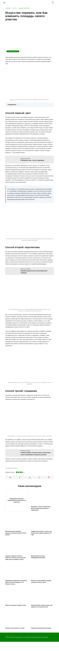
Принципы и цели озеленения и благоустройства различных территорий (41, 508)
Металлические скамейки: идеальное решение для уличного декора (15, 533)
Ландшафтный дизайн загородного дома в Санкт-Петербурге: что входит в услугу (16, 582)
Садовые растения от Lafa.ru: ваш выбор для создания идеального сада (41, 533)
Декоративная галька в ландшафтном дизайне (38, 556)
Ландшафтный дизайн (13, 51)
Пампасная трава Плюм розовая (41, 628)
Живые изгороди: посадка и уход (15, 605)
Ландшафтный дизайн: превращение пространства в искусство (16, 500)
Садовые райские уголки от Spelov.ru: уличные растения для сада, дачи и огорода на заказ (15, 557)
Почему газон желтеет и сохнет (15, 628)
